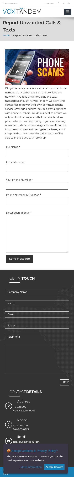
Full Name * (13, 147)
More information (31, 467)
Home (6, 35)
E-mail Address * (15, 162)
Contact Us (49, 3)
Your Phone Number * (19, 179)
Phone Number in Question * (23, 195)
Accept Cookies (54, 466)
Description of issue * (18, 212)
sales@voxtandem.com (26, 441)
